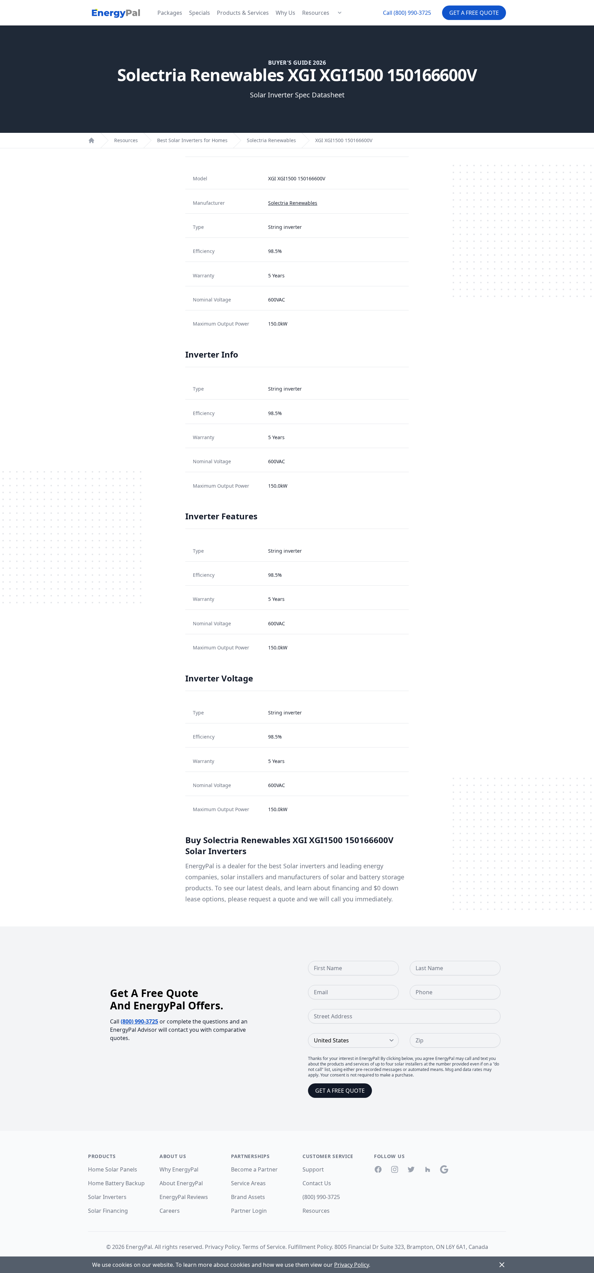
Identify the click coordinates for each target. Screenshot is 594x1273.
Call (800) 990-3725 (407, 13)
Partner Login (249, 1210)
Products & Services (243, 13)
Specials (199, 13)
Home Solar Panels (112, 1169)
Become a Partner (254, 1169)
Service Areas (248, 1183)
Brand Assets (248, 1197)
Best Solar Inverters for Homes (192, 140)
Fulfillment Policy (310, 1247)
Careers (170, 1210)
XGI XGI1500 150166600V (343, 140)
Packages (169, 13)
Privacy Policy (222, 1247)
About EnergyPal (181, 1183)
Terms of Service (263, 1247)
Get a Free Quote (474, 13)
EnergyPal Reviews (184, 1197)
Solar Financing (108, 1210)
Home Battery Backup (116, 1183)
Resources (315, 13)
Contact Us (316, 1183)
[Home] (91, 140)
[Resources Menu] (339, 13)
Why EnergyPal (179, 1169)
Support (313, 1169)
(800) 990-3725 (139, 1021)
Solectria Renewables (271, 140)
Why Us (285, 13)
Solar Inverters (107, 1197)
